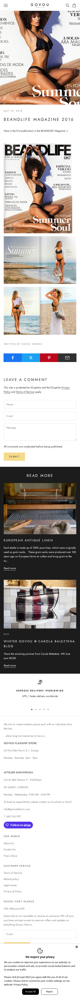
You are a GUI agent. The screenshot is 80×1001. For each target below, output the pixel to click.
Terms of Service (25, 392)
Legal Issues (10, 885)
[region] (40, 691)
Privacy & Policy (13, 891)
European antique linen (28, 540)
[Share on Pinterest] (49, 358)
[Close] (77, 947)
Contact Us (10, 849)
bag (6, 634)
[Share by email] (67, 358)
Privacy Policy (21, 984)
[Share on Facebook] (13, 358)
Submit (14, 456)
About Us (9, 843)
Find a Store (10, 856)
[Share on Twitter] (31, 358)
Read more (10, 568)
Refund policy (11, 879)
